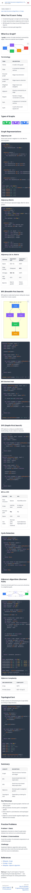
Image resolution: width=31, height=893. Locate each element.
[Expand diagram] (28, 44)
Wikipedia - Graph (8, 861)
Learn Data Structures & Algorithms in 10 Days (15, 2)
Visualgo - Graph (7, 863)
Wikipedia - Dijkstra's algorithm (11, 865)
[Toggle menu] (2, 2)
